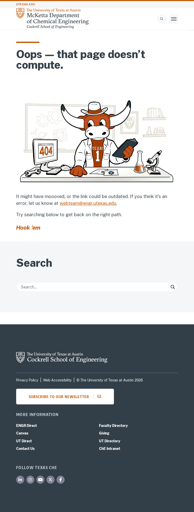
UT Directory (109, 441)
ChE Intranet (109, 449)
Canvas (22, 433)
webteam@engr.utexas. (84, 203)
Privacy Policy (27, 380)
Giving (104, 433)
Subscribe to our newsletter (59, 396)
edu (112, 203)
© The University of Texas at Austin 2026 (110, 380)
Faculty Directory (113, 426)
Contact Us (25, 449)
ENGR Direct (26, 426)
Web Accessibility (57, 380)
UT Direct (24, 441)
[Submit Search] (173, 287)
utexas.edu (25, 4)
